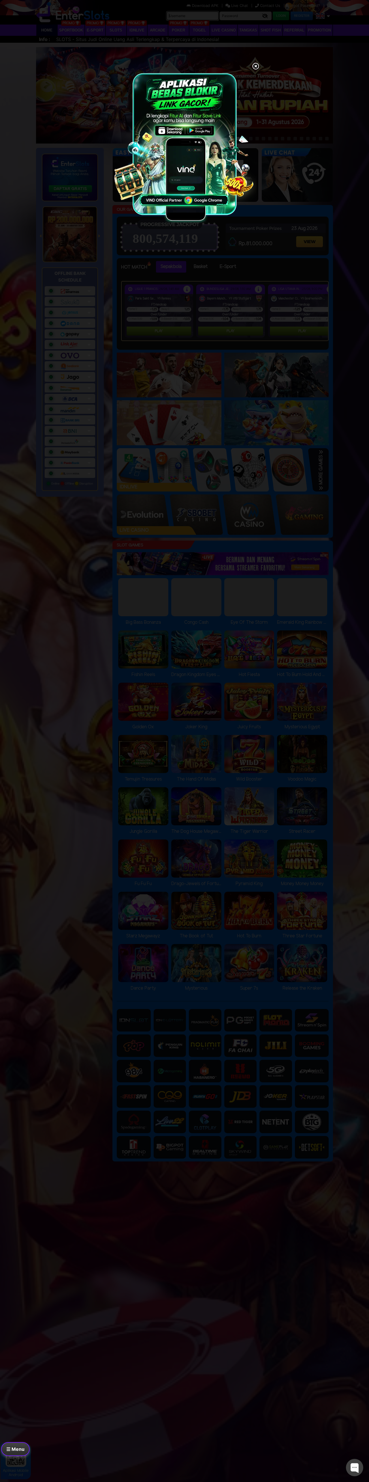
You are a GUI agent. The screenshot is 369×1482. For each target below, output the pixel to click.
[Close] (255, 66)
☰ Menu (15, 1449)
